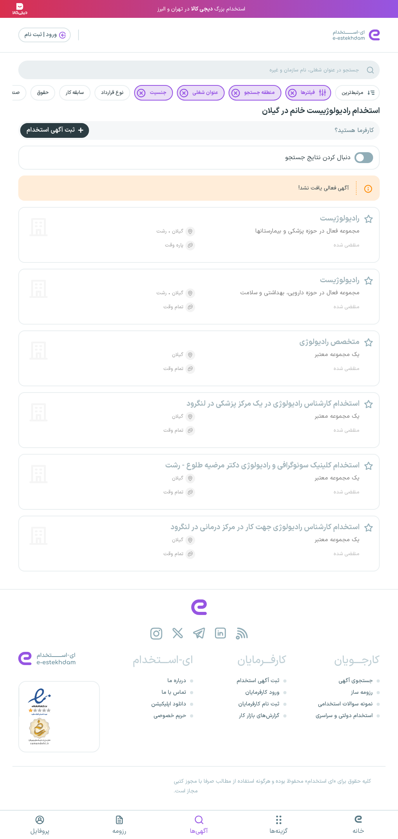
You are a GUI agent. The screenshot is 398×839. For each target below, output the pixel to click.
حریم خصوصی (170, 716)
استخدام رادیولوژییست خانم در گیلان (321, 111)
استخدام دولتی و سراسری (344, 716)
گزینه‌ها (278, 831)
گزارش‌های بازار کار (259, 716)
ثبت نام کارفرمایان (258, 704)
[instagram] (156, 633)
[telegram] (199, 633)
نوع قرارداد (112, 93)
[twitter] (178, 633)
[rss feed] (242, 633)
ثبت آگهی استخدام (51, 130)
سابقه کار (75, 93)
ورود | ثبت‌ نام (41, 35)
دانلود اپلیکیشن (168, 704)
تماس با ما (174, 692)
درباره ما (177, 681)
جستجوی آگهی (356, 681)
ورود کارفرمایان (262, 692)
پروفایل (39, 831)
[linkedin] (220, 633)
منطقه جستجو (259, 93)
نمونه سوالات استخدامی (345, 704)
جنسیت (158, 93)
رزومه (119, 831)
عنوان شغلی (205, 93)
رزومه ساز (362, 692)
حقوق (43, 93)
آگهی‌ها (199, 831)
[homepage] (199, 607)
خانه (358, 831)
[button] (357, 93)
